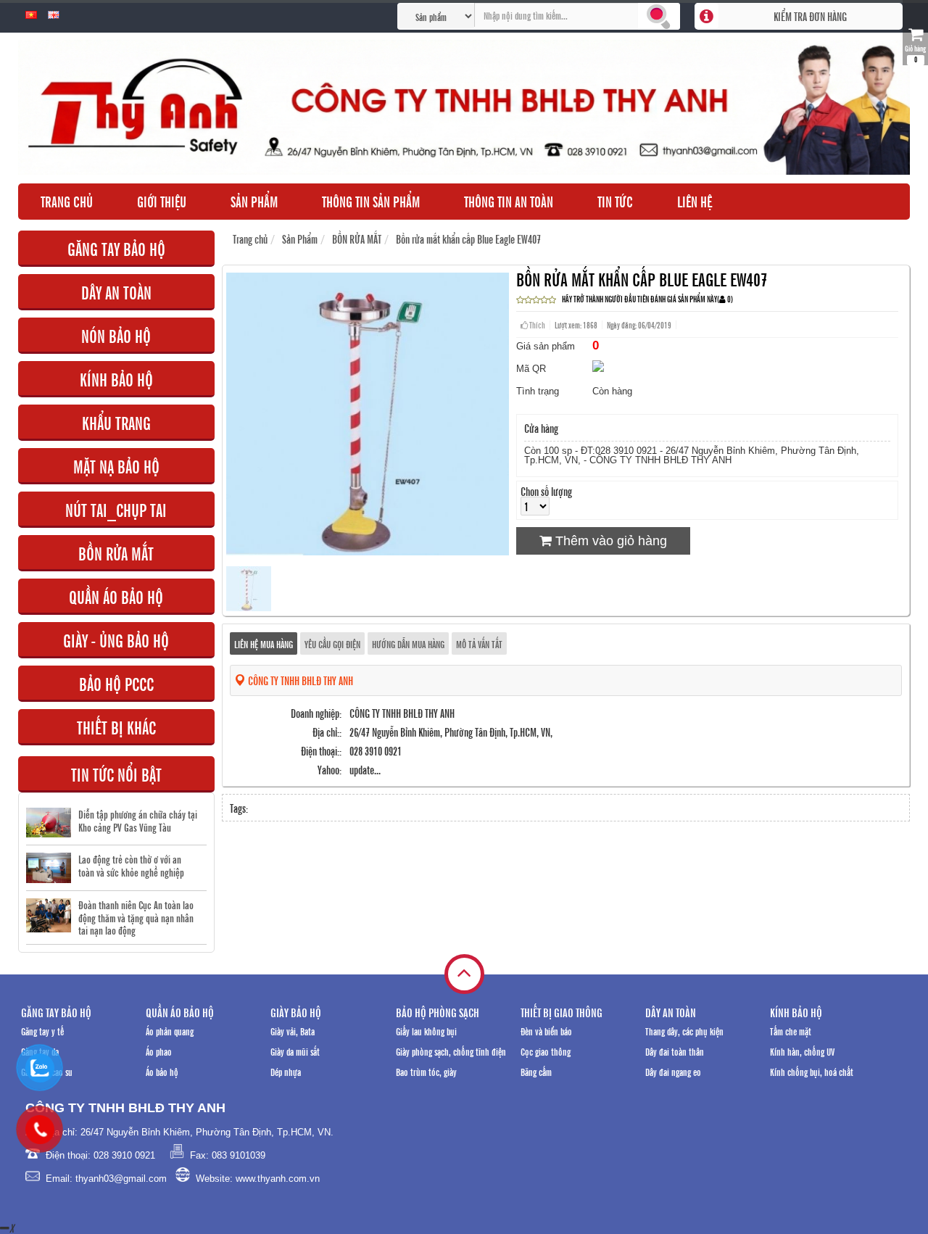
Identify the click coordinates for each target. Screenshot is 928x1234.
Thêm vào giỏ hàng (609, 541)
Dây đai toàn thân (674, 1051)
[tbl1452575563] (248, 606)
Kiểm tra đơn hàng (810, 16)
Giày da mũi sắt (295, 1051)
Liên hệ (694, 201)
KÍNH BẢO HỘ (116, 379)
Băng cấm (536, 1071)
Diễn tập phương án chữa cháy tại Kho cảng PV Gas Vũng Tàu (137, 820)
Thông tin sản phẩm (371, 201)
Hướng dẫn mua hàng (408, 643)
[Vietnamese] (31, 15)
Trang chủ (67, 201)
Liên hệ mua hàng (263, 643)
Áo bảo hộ (162, 1071)
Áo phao (159, 1051)
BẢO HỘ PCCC (116, 683)
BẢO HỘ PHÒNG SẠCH (437, 1011)
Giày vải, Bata (292, 1031)
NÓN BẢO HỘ (116, 335)
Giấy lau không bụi (426, 1031)
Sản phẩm (254, 201)
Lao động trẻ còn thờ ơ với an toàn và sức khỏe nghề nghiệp (131, 865)
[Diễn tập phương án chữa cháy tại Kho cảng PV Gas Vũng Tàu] (48, 822)
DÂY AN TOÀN (116, 292)
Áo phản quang (170, 1031)
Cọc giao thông (546, 1051)
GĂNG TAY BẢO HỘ (116, 248)
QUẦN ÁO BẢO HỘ (116, 596)
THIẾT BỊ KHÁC (116, 727)
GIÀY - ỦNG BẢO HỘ (116, 640)
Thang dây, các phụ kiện (684, 1031)
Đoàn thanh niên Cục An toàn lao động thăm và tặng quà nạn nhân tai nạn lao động (136, 917)
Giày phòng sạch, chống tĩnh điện (451, 1051)
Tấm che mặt (790, 1031)
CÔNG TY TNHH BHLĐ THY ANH (299, 680)
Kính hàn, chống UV (802, 1051)
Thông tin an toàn (508, 201)
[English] (53, 15)
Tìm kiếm (659, 16)
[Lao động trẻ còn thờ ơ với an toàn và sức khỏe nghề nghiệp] (48, 868)
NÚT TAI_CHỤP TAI (116, 509)
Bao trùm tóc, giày (426, 1071)
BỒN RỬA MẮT (116, 553)
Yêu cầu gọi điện (332, 643)
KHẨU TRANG (116, 422)
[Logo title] (464, 107)
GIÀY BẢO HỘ (295, 1011)
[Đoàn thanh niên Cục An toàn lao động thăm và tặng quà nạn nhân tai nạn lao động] (48, 915)
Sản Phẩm (300, 239)
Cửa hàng (541, 428)
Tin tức (615, 201)
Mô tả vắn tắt (479, 643)
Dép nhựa (285, 1071)
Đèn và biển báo (546, 1031)
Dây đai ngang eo (673, 1071)
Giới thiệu (161, 201)
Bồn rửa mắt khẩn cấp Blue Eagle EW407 (468, 239)
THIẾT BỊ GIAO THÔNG (561, 1011)
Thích (536, 325)
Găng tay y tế (42, 1031)
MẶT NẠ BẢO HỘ (116, 466)
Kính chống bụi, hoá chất (811, 1071)
